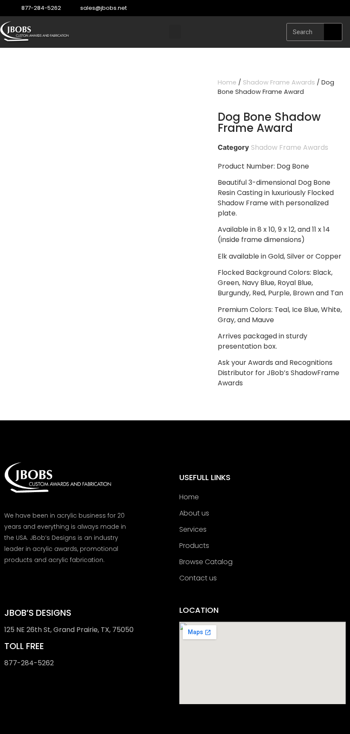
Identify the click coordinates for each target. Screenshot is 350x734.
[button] (175, 32)
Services (193, 529)
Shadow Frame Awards (279, 82)
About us (194, 513)
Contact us (198, 578)
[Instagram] (341, 8)
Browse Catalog (206, 562)
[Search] (333, 32)
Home (227, 82)
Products (194, 545)
